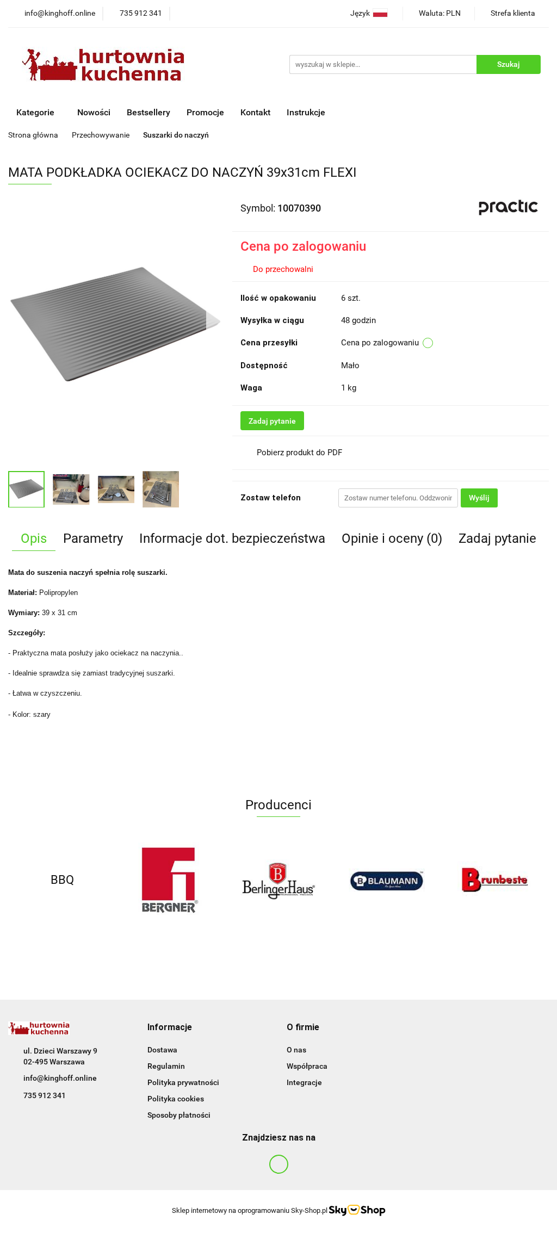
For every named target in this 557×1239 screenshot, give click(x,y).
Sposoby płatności (179, 1115)
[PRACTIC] (508, 207)
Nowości (93, 112)
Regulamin (166, 1066)
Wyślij (479, 497)
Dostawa (162, 1049)
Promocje (205, 112)
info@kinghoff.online (60, 1078)
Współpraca (307, 1066)
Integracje (304, 1082)
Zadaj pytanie (272, 421)
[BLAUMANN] (386, 880)
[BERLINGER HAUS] (279, 880)
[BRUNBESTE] (495, 880)
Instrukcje (307, 112)
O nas (296, 1049)
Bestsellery (148, 112)
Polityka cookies (175, 1098)
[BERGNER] (170, 880)
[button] (169, 1027)
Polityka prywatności (183, 1082)
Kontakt (255, 112)
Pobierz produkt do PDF (299, 452)
